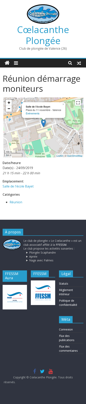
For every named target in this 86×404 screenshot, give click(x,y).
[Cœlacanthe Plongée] (7, 63)
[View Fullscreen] (78, 103)
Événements (32, 113)
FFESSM (61, 245)
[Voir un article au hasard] (79, 63)
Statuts (63, 283)
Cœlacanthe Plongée (43, 35)
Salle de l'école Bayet (18, 186)
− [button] (9, 108)
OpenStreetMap (74, 155)
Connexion (66, 329)
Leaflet (59, 155)
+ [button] (9, 102)
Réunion (16, 202)
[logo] (12, 241)
